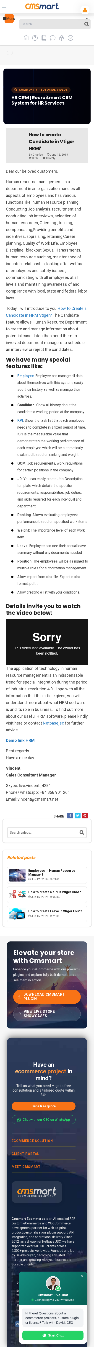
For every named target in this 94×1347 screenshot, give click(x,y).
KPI (20, 420)
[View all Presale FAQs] (34, 39)
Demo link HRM (20, 740)
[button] (9, 18)
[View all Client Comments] (51, 39)
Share (59, 816)
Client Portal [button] (25, 1154)
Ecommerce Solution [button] (32, 1141)
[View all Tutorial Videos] (69, 39)
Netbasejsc (53, 723)
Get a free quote (43, 1106)
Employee (25, 376)
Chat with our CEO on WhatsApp (46, 1119)
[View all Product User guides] (43, 39)
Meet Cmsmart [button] (26, 1167)
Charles (38, 154)
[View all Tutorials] (60, 39)
